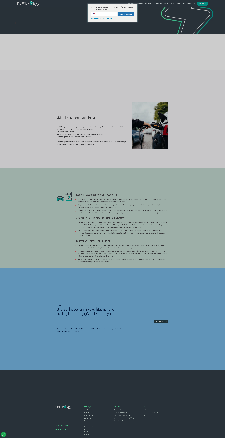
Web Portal (202, 3)
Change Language (126, 14)
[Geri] (15, 23)
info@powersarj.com (62, 430)
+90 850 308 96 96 (61, 426)
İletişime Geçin (160, 321)
